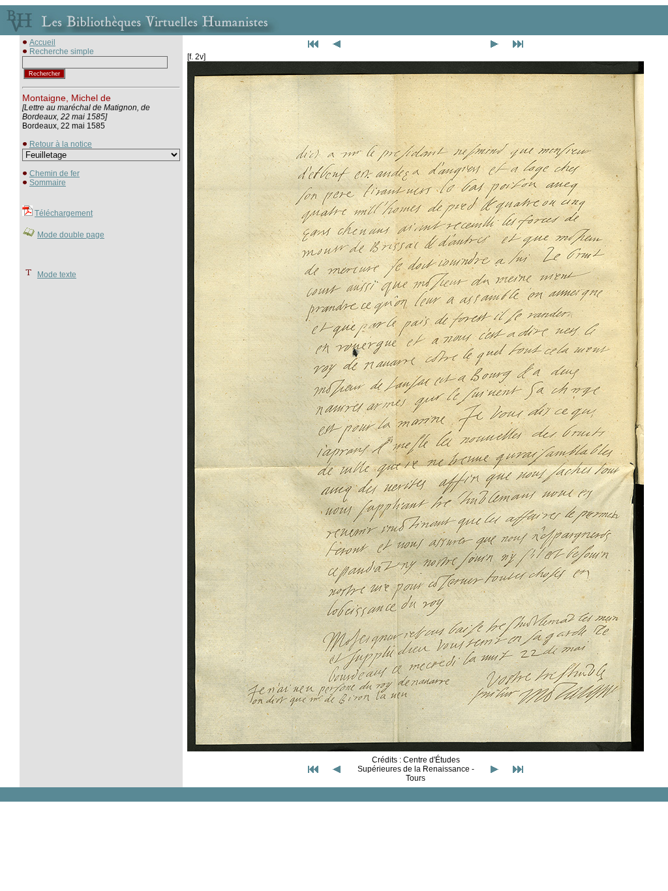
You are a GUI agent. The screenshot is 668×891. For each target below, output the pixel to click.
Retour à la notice (60, 144)
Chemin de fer (54, 173)
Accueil (42, 42)
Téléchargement (64, 213)
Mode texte (56, 274)
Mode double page (70, 234)
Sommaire (47, 182)
